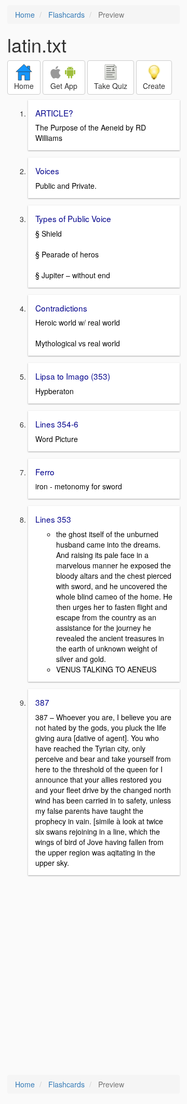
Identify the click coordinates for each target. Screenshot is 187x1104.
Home (25, 14)
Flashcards (66, 14)
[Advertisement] (93, 976)
